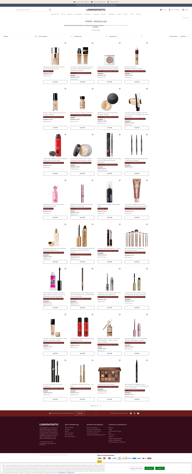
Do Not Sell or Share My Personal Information (48, 444)
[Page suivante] (100, 405)
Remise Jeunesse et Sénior (115, 438)
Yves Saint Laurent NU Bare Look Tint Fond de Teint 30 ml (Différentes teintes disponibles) (137, 114)
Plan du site (111, 434)
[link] (174, 9)
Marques (111, 436)
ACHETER (55, 82)
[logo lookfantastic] (96, 10)
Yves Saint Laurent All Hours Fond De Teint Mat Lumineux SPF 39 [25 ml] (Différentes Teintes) (81, 68)
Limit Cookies (149, 468)
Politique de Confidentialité (93, 429)
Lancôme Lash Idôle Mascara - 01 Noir (109, 248)
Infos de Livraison (69, 433)
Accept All (160, 468)
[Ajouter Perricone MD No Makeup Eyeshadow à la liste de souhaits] (92, 89)
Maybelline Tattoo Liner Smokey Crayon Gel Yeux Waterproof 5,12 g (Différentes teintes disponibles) (82, 294)
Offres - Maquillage (96, 22)
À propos (111, 427)
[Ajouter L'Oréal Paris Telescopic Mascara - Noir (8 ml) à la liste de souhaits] (92, 360)
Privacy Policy (62, 472)
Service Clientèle (69, 427)
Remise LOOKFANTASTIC (115, 440)
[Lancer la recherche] (50, 9)
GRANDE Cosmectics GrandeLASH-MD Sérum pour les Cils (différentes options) (82, 250)
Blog (110, 433)
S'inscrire (80, 413)
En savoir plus (96, 30)
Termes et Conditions (92, 427)
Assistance (67, 429)
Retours (67, 431)
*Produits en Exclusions (93, 433)
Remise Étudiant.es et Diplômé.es (117, 442)
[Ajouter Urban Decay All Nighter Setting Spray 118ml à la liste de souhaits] (120, 180)
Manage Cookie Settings (136, 468)
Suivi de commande (70, 436)
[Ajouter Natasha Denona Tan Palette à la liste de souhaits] (120, 360)
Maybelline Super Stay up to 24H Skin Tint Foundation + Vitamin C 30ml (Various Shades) (109, 340)
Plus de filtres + (174, 36)
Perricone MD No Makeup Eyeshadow (81, 112)
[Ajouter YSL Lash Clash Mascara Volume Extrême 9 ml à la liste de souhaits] (65, 360)
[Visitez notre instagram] (138, 413)
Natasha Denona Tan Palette (106, 384)
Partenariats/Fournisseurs (115, 431)
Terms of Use (71, 472)
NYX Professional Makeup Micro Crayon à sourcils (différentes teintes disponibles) (109, 160)
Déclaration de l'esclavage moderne (96, 434)
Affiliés (110, 429)
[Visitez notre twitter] (134, 413)
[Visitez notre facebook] (131, 413)
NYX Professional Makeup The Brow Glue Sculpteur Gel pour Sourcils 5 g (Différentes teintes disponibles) (54, 294)
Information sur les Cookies (94, 431)
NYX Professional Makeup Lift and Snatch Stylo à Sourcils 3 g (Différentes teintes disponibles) (136, 386)
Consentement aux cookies (46, 441)
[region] (96, 468)
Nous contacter (69, 434)
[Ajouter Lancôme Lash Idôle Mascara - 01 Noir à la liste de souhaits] (120, 224)
